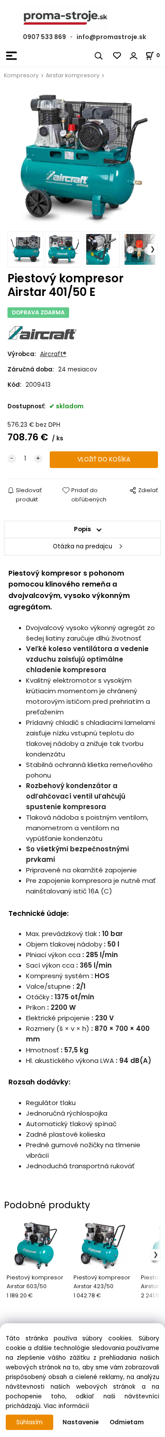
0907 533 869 (44, 36)
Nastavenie (80, 1422)
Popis (82, 529)
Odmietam (127, 1422)
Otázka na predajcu (82, 546)
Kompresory (21, 75)
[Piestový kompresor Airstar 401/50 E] (82, 158)
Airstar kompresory (72, 75)
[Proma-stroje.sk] (82, 17)
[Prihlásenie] (133, 56)
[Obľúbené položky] (117, 56)
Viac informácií (66, 1406)
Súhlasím (29, 1422)
